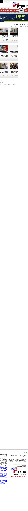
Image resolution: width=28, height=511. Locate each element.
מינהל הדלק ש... (15, 37)
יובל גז (1, 479)
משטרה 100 (24, 12)
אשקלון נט (25, 26)
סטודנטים (3, 480)
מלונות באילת (4, 467)
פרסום (4, 484)
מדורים (6, 464)
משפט (19, 12)
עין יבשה (5, 475)
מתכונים (2, 471)
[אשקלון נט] (24, 452)
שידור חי (16, 10)
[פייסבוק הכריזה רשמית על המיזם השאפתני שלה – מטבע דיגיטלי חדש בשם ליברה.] (16, 46)
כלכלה (15, 12)
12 (1, 84)
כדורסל (2, 462)
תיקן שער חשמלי (4, 483)
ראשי (26, 10)
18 (11, 84)
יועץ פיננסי (5, 476)
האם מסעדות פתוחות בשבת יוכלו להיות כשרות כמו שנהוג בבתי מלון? (14, 72)
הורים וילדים (5, 472)
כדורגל (6, 462)
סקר (6, 457)
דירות (3, 474)
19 (13, 84)
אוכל (6, 455)
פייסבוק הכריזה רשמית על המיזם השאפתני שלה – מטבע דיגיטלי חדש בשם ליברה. (14, 55)
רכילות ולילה (4, 459)
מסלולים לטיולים (4, 471)
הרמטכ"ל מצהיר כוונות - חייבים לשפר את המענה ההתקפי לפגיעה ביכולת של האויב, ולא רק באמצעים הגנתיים (4, 56)
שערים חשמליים (4, 468)
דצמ (2, 82)
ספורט (6, 458)
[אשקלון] (19, 9)
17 (10, 84)
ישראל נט (5, 479)
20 (15, 84)
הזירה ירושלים (3, 482)
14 (4, 84)
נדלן (3, 455)
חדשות (21, 10)
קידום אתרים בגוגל (3, 466)
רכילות (6, 460)
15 (6, 84)
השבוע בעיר (10, 10)
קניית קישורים (4, 465)
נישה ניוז (5, 470)
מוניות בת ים (5, 481)
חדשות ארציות (9, 12)
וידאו (4, 10)
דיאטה (6, 471)
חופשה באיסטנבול (4, 478)
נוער (2, 464)
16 (8, 84)
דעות (6, 463)
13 (3, 84)
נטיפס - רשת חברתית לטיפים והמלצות (18, 476)
